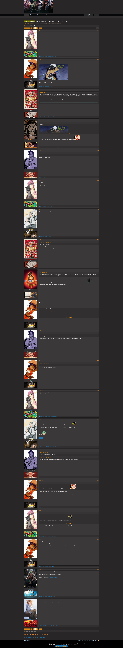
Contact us (79, 640)
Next (40, 28)
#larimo (37, 23)
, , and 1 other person (51, 625)
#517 (98, 510)
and (46, 86)
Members (46, 14)
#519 (98, 569)
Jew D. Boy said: (42, 272)
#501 (98, 30)
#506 (98, 180)
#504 (98, 120)
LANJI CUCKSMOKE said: (44, 152)
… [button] (29, 28)
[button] (35, 15)
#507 (98, 209)
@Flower (48, 424)
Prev (25, 28)
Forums (26, 14)
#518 (98, 539)
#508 (98, 239)
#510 (98, 300)
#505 (98, 150)
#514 (98, 419)
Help (96, 640)
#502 (98, 59)
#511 (98, 330)
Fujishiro (26, 23)
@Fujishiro (50, 577)
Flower (30, 50)
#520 (98, 599)
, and (48, 56)
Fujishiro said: (42, 92)
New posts (26, 16)
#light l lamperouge (43, 23)
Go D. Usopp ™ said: (43, 122)
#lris (49, 23)
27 (37, 28)
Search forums (31, 16)
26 (35, 28)
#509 (98, 270)
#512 (98, 360)
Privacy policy (91, 640)
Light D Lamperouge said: (44, 242)
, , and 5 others (49, 446)
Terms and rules (85, 640)
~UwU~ (30, 619)
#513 (98, 390)
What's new (39, 14)
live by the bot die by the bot (56, 23)
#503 (98, 89)
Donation (32, 14)
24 (31, 28)
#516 (98, 480)
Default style (27, 640)
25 (33, 28)
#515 (98, 450)
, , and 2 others (48, 116)
